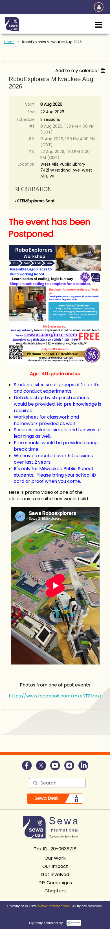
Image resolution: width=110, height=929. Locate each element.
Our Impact (55, 866)
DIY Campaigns (55, 882)
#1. (32, 126)
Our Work (55, 858)
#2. (31, 139)
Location (26, 164)
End (31, 112)
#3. (31, 151)
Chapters (55, 891)
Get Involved (55, 874)
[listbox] (81, 70)
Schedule (25, 119)
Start (30, 104)
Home (9, 41)
